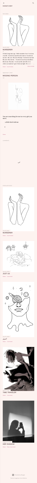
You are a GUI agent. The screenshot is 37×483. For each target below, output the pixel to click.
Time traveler (9, 392)
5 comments (10, 66)
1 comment (9, 276)
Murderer (7, 50)
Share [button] (4, 66)
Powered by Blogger (20, 475)
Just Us (6, 274)
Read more (31, 66)
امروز (5, 339)
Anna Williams (23, 478)
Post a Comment (11, 447)
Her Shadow (8, 444)
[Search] (33, 2)
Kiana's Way (7, 6)
